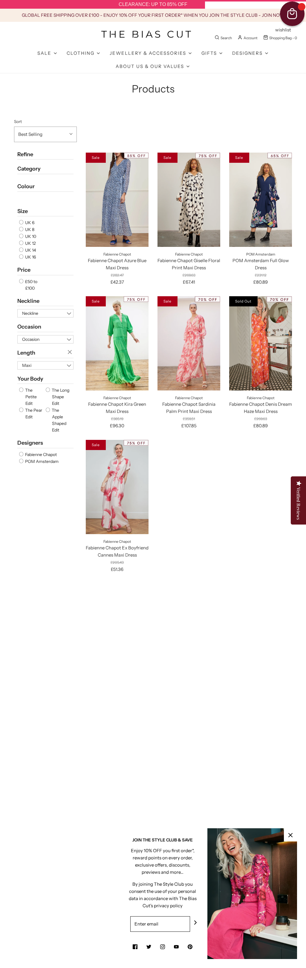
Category (29, 168)
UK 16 (30, 257)
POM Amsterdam (41, 461)
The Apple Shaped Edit (58, 420)
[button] (45, 134)
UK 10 (30, 236)
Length (26, 352)
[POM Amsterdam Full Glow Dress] (260, 200)
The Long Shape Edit (60, 396)
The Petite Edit (30, 396)
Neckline (28, 301)
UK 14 (30, 250)
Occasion (29, 326)
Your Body (30, 379)
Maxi (26, 365)
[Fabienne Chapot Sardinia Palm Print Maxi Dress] (188, 343)
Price (23, 270)
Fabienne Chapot (40, 454)
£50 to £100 (30, 285)
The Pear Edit (33, 414)
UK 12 (30, 243)
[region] (153, 4)
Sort (18, 121)
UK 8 (29, 229)
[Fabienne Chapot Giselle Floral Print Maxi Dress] (188, 200)
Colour (26, 186)
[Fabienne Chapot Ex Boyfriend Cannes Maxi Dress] (117, 487)
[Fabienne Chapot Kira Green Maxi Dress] (117, 343)
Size (22, 211)
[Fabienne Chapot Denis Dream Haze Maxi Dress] (260, 343)
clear (71, 352)
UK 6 (29, 222)
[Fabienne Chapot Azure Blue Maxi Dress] (117, 200)
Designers (30, 443)
